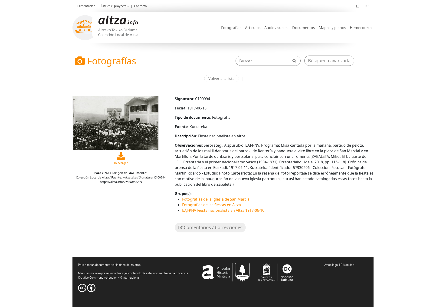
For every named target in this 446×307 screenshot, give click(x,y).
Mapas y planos (332, 27)
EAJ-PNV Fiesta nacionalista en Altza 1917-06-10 (223, 210)
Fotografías (231, 27)
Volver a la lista (221, 78)
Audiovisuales (276, 27)
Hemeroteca (361, 27)
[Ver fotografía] (115, 122)
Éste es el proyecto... (115, 6)
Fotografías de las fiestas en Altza (211, 204)
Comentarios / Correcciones (212, 227)
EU (367, 6)
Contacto (140, 6)
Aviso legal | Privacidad (339, 265)
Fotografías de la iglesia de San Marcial (216, 199)
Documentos (303, 27)
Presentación (86, 6)
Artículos (253, 27)
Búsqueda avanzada (329, 61)
